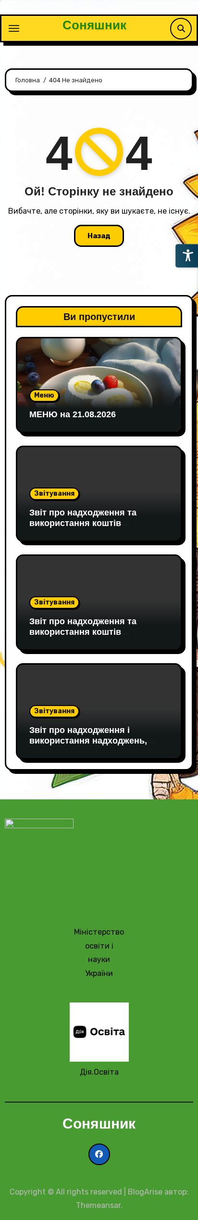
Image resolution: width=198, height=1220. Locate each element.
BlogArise (145, 1191)
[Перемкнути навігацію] (14, 28)
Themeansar (98, 1205)
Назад (99, 235)
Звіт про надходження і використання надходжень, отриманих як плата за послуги (96, 740)
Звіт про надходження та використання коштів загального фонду (82, 523)
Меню (44, 395)
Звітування (54, 493)
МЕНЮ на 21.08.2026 (72, 414)
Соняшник (94, 25)
